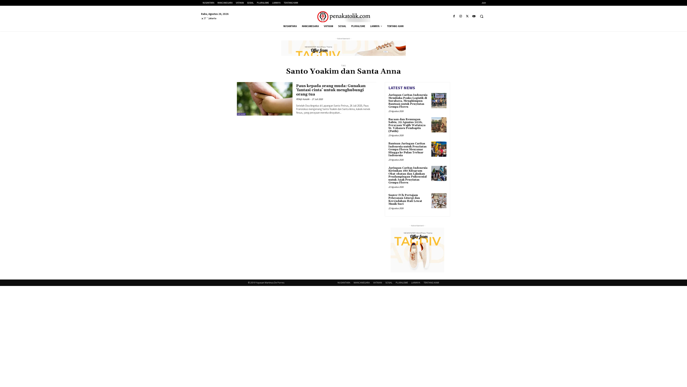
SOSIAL (388, 282)
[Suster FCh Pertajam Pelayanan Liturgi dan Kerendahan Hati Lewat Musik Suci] (439, 200)
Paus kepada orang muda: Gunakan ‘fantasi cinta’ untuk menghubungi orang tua (331, 90)
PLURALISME (402, 282)
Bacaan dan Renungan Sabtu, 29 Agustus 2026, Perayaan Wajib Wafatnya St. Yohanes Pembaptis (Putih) (406, 125)
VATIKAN (241, 114)
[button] (481, 16)
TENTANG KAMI (431, 282)
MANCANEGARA (362, 282)
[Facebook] (454, 16)
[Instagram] (460, 16)
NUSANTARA (344, 282)
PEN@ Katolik (302, 99)
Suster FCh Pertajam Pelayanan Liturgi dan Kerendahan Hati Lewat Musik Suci (405, 200)
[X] (467, 16)
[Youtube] (474, 16)
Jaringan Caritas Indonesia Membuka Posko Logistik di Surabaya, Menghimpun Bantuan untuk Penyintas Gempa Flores (407, 101)
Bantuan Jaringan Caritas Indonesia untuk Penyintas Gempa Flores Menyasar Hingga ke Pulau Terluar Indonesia (407, 149)
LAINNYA (415, 282)
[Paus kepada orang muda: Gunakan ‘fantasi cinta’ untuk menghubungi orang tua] (265, 99)
